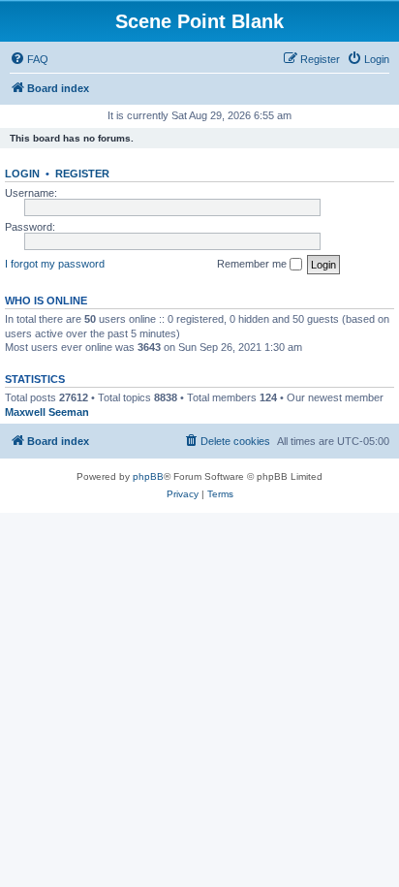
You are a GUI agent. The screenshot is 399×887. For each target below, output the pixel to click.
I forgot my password (55, 263)
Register (82, 173)
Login (22, 173)
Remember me (253, 263)
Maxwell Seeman (47, 412)
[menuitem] (29, 59)
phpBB (148, 476)
